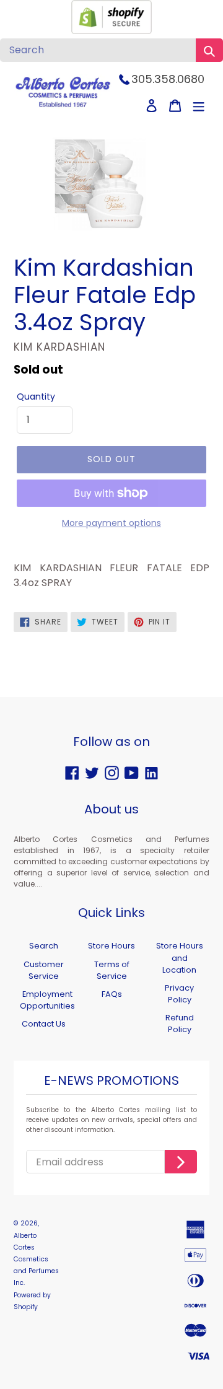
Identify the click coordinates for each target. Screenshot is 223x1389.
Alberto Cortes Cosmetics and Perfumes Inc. (36, 1259)
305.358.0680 (167, 79)
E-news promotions (111, 1081)
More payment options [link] (111, 523)
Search (43, 945)
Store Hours (111, 945)
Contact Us (44, 1024)
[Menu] (198, 105)
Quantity (36, 396)
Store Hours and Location (179, 957)
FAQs (112, 994)
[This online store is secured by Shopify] (111, 31)
